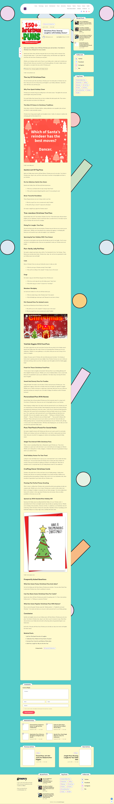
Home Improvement (71, 8)
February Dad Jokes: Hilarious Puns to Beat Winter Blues (60, 726)
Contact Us (84, 8)
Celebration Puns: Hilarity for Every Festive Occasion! (38, 638)
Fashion (74, 5)
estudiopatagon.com (22, 789)
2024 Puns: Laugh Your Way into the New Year (37, 643)
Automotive (63, 5)
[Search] (88, 8)
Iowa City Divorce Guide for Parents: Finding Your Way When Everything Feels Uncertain (85, 37)
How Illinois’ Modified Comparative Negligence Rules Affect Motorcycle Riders (85, 29)
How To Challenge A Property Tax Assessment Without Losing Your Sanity (85, 22)
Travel (58, 5)
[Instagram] (87, 11)
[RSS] (89, 11)
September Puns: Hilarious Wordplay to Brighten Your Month (37, 736)
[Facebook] (81, 11)
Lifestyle (79, 8)
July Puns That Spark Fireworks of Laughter (36, 636)
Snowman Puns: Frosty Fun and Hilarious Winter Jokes (38, 641)
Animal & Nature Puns (81, 80)
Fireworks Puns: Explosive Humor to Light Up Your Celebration (37, 726)
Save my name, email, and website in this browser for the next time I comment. (38, 708)
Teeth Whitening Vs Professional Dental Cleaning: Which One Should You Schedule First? (85, 44)
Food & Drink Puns (80, 90)
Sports (46, 5)
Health (88, 5)
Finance (79, 5)
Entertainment (52, 5)
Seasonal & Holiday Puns (49, 24)
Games (83, 5)
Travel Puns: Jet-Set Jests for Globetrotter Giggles (44, 757)
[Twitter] (84, 11)
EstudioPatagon (60, 802)
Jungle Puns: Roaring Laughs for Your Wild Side (71, 757)
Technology (41, 5)
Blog (86, 82)
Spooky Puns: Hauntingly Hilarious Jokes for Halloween (60, 736)
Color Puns (86, 85)
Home (36, 5)
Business (69, 5)
